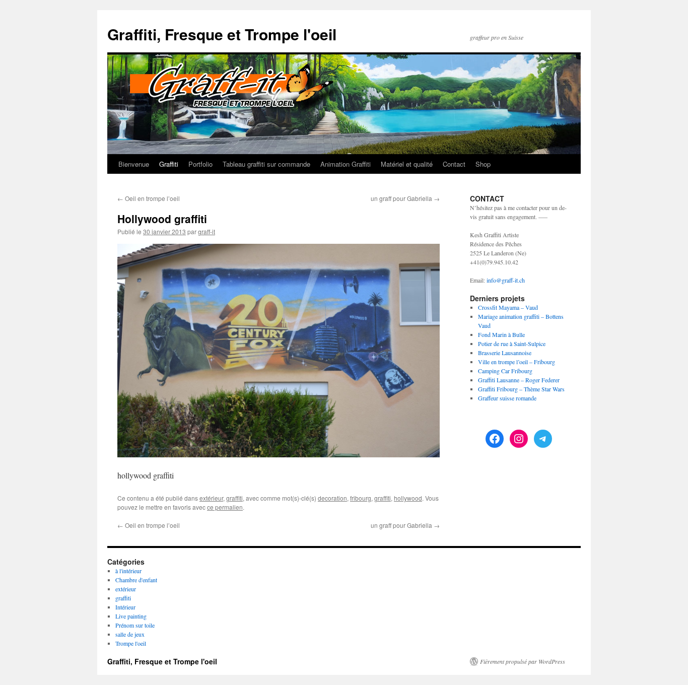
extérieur (211, 498)
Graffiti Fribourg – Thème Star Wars (521, 389)
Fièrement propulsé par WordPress (522, 661)
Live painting (131, 616)
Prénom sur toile (135, 625)
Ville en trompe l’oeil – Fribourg (516, 362)
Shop (483, 164)
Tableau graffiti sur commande (266, 164)
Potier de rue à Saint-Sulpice (511, 343)
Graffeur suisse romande (507, 398)
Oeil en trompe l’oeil (148, 198)
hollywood (408, 498)
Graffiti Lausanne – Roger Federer (519, 380)
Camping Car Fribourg (505, 371)
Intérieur (125, 607)
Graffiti (168, 164)
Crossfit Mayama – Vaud (508, 307)
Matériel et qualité (407, 164)
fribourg (360, 498)
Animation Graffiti (345, 164)
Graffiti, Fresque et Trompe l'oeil (221, 34)
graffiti (234, 498)
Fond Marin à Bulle (501, 334)
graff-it (206, 231)
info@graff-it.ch (506, 280)
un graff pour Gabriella (405, 198)
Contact (454, 164)
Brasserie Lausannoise (504, 353)
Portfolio (200, 164)
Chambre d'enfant (136, 580)
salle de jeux (130, 634)
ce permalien (225, 507)
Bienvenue (133, 164)
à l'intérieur (128, 571)
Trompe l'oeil (130, 643)
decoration (332, 498)
